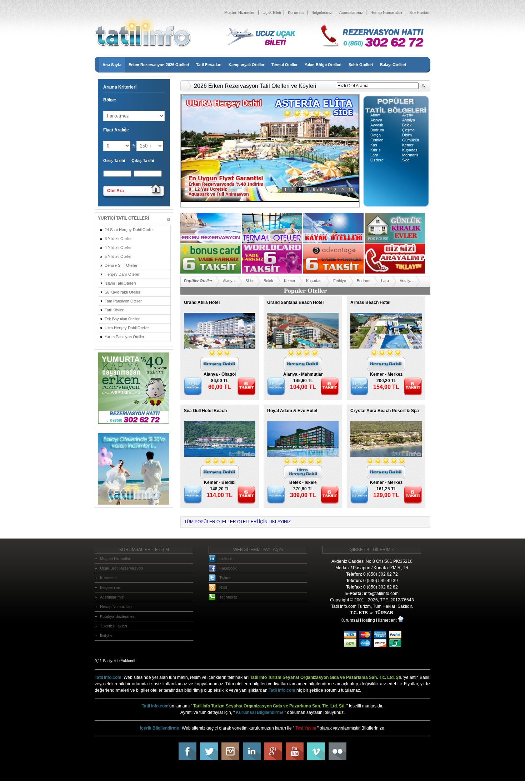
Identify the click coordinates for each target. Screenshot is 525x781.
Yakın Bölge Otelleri (323, 64)
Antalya (408, 120)
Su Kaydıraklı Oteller (122, 292)
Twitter (225, 578)
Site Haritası (419, 12)
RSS (223, 587)
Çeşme (408, 130)
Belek (407, 125)
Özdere (377, 160)
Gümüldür (410, 140)
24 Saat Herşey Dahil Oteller (129, 229)
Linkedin (226, 558)
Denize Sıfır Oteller (121, 265)
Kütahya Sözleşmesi (117, 616)
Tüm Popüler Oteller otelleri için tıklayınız (237, 521)
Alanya (376, 120)
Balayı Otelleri (393, 64)
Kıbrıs (375, 150)
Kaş (373, 145)
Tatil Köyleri (114, 310)
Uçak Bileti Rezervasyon (121, 568)
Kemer (408, 145)
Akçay (407, 115)
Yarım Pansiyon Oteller (124, 337)
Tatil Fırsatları (208, 64)
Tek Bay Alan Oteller (122, 319)
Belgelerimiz (321, 12)
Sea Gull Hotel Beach (205, 410)
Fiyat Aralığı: (116, 129)
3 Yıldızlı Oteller (118, 238)
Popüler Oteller (198, 281)
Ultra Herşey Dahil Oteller (127, 328)
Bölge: (109, 99)
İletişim (106, 636)
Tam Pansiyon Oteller (123, 301)
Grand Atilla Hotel (202, 302)
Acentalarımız (351, 12)
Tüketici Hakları (113, 626)
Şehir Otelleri (361, 64)
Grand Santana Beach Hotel (295, 302)
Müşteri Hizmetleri (239, 12)
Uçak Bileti (271, 12)
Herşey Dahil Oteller (122, 274)
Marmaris (410, 155)
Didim (407, 135)
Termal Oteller (284, 64)
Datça (375, 135)
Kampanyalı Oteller (246, 64)
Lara (374, 155)
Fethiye (376, 140)
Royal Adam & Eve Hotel (292, 410)
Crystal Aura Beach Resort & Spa (384, 410)
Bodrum (377, 130)
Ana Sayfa (111, 64)
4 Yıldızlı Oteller (118, 247)
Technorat (228, 597)
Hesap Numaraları (386, 12)
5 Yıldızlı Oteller (118, 256)
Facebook (228, 568)
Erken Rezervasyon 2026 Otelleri (159, 64)
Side (406, 160)
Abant (375, 115)
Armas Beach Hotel (370, 302)
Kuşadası (410, 150)
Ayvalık (376, 125)
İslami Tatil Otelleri (120, 283)
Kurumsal (296, 12)
